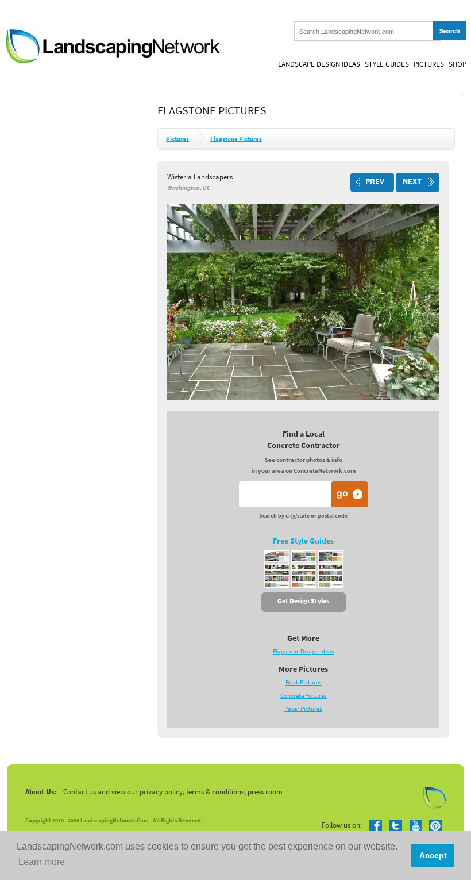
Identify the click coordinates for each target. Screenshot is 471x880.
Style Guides (387, 64)
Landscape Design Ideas (319, 64)
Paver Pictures (303, 709)
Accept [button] (433, 855)
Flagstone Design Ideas (303, 651)
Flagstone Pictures (236, 139)
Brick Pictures (303, 682)
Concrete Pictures (303, 695)
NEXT (412, 181)
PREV (374, 181)
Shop (457, 64)
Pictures (429, 64)
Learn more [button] (41, 862)
